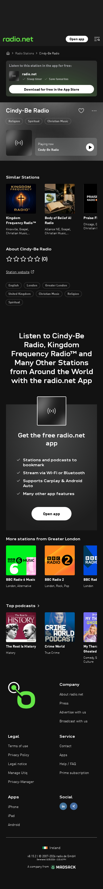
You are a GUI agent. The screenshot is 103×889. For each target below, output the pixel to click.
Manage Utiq (18, 773)
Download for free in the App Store (51, 89)
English (13, 285)
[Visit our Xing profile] (74, 806)
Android (14, 825)
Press (64, 703)
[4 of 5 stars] (30, 259)
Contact (66, 746)
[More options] (94, 111)
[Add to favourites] (81, 111)
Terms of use (18, 746)
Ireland (54, 848)
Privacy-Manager (21, 782)
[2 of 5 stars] (16, 259)
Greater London (56, 285)
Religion (14, 121)
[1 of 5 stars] (9, 259)
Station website (18, 272)
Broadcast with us (74, 721)
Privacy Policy (18, 755)
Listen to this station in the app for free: (40, 66)
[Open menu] (97, 39)
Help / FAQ (68, 764)
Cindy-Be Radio (48, 150)
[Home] (8, 53)
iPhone (13, 807)
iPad (11, 816)
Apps (63, 755)
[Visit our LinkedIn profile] (63, 806)
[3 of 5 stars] (23, 259)
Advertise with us (73, 712)
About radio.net (71, 694)
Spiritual (34, 121)
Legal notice (17, 764)
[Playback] (90, 147)
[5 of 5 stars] (37, 259)
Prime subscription (74, 773)
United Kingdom (19, 294)
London (32, 285)
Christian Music (58, 121)
